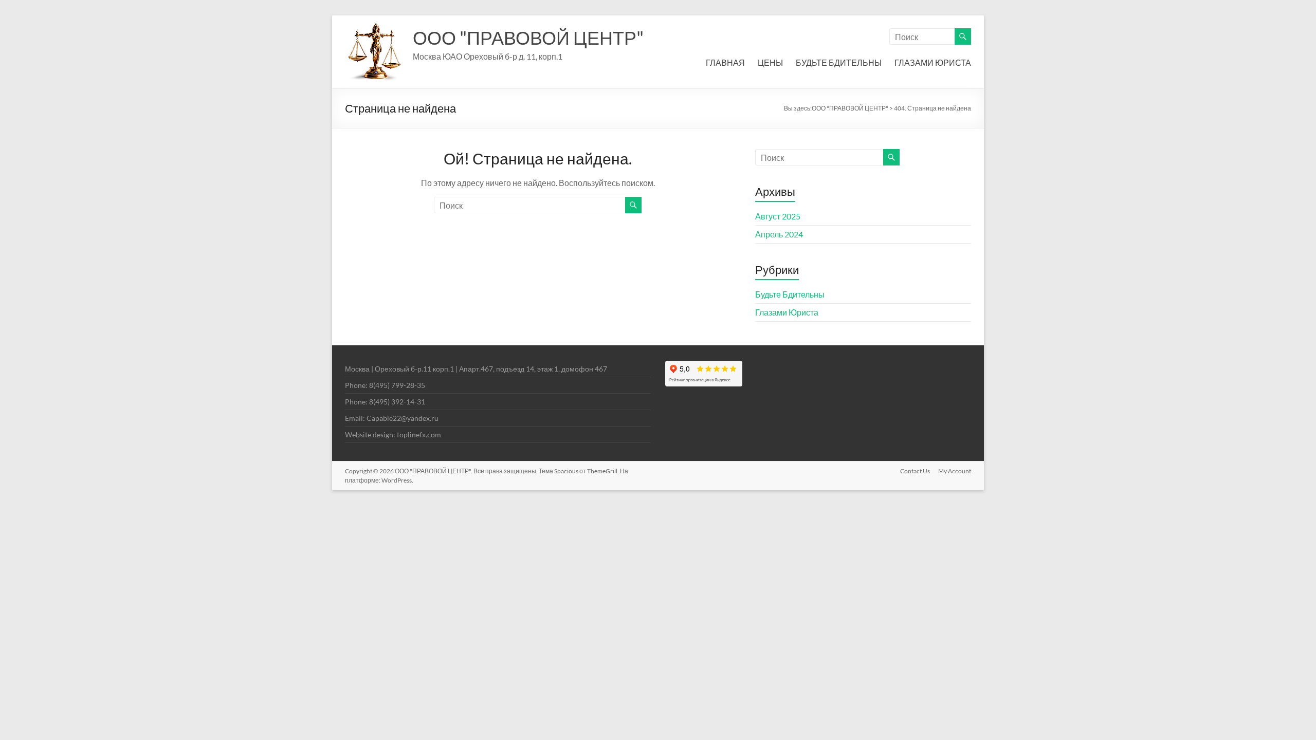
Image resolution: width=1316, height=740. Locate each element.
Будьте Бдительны (790, 294)
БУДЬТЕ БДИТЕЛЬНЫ (839, 62)
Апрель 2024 (779, 234)
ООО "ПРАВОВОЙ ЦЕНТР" (528, 37)
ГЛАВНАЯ (725, 62)
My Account (954, 471)
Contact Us (915, 471)
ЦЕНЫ (770, 62)
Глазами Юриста (786, 312)
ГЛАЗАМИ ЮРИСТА (932, 62)
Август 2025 (777, 216)
